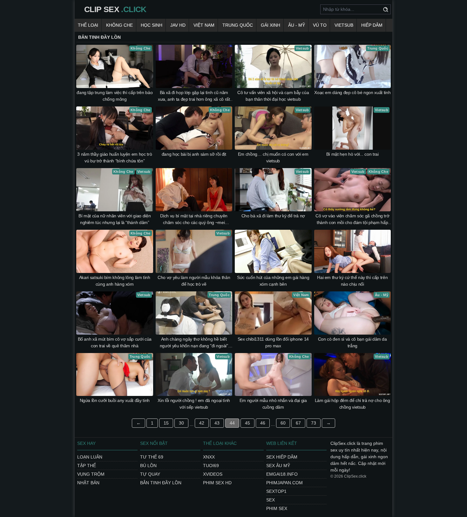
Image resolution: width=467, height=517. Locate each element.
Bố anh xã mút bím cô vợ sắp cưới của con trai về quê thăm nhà (115, 342)
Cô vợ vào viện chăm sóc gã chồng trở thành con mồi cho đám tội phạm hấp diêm (352, 219)
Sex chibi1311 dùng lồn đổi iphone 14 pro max (273, 342)
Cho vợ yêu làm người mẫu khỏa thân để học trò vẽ (194, 281)
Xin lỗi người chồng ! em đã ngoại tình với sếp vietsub (194, 404)
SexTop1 (276, 491)
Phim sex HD (217, 482)
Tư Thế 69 (151, 456)
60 (283, 422)
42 (201, 422)
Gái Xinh (270, 25)
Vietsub (344, 25)
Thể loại (88, 25)
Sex (270, 499)
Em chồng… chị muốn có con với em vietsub (273, 157)
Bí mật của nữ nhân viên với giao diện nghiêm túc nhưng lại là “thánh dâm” (114, 219)
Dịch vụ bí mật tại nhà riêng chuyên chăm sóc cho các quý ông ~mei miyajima (193, 219)
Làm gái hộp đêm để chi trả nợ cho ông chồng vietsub (352, 404)
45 (247, 422)
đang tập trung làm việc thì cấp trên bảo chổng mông (114, 96)
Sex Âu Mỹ (278, 465)
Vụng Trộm (91, 474)
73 (313, 422)
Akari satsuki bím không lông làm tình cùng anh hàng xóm (114, 281)
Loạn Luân (89, 456)
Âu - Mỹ (296, 25)
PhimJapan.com (284, 482)
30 (181, 422)
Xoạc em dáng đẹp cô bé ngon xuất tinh (352, 92)
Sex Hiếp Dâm (281, 456)
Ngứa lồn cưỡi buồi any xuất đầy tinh (115, 400)
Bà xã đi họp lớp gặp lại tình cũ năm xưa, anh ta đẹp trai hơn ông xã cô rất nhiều (194, 96)
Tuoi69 (211, 465)
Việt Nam (203, 25)
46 (262, 422)
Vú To (320, 25)
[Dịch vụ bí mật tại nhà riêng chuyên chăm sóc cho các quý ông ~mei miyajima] (194, 189)
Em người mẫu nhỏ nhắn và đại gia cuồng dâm (273, 404)
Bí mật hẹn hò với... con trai (352, 154)
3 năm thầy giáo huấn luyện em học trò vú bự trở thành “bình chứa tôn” (114, 157)
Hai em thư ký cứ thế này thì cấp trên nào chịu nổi (352, 281)
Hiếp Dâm (371, 25)
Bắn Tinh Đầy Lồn (160, 482)
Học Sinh (151, 25)
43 (217, 422)
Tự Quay (150, 474)
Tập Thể (86, 465)
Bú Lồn (148, 465)
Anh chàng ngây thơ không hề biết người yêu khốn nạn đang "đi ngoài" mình (194, 343)
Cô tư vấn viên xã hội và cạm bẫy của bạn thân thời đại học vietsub (273, 96)
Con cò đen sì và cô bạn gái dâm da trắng (352, 342)
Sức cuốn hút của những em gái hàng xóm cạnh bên (273, 281)
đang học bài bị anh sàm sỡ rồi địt (194, 154)
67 (298, 422)
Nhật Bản (88, 482)
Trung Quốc (237, 25)
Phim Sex (276, 508)
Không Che (119, 25)
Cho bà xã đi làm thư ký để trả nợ (273, 215)
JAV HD (178, 25)
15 (166, 422)
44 (232, 422)
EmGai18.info (282, 474)
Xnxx (209, 456)
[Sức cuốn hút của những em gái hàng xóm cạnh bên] (273, 251)
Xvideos (212, 474)
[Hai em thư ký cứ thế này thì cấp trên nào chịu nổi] (352, 251)
